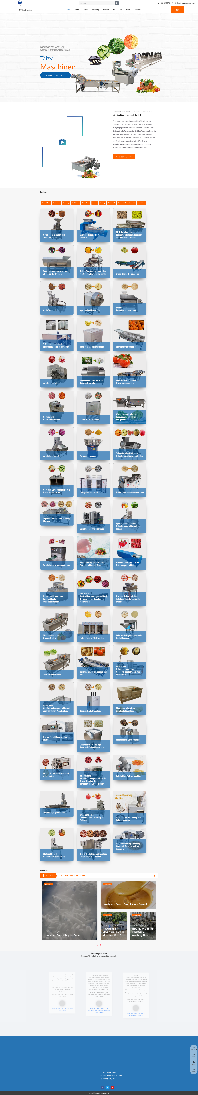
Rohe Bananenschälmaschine (92, 346)
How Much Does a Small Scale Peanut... (126, 904)
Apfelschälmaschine (51, 383)
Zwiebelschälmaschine (52, 455)
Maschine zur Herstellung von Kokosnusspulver (128, 819)
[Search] (117, 3)
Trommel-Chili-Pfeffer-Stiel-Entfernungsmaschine (127, 564)
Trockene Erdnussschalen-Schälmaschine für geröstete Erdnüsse (128, 599)
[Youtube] (112, 1087)
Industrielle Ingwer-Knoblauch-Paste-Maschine (129, 637)
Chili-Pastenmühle (51, 310)
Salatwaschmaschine (52, 674)
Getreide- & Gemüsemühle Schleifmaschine (54, 236)
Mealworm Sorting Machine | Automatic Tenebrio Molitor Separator (128, 846)
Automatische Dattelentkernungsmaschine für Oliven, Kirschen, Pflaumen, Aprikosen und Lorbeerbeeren (93, 779)
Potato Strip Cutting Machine (128, 776)
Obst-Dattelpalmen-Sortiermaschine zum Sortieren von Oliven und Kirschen (129, 234)
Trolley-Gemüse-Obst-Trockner (92, 638)
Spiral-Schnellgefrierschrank (92, 528)
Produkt (77, 9)
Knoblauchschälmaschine (90, 710)
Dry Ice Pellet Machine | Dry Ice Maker (56, 738)
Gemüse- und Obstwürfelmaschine (51, 418)
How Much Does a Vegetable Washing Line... (142, 932)
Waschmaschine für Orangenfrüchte (51, 637)
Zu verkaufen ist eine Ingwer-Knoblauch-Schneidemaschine (92, 746)
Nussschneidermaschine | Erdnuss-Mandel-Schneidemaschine (53, 599)
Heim (68, 9)
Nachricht (106, 9)
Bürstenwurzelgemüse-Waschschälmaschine (125, 709)
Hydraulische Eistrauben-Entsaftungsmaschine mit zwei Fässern (128, 526)
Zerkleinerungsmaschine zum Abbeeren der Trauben (55, 272)
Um (121, 9)
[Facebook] (102, 1087)
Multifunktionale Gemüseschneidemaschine (54, 855)
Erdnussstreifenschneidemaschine (130, 492)
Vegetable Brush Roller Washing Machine (56, 520)
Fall (114, 9)
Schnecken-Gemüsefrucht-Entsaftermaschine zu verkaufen (129, 454)
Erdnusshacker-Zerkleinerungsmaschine (126, 309)
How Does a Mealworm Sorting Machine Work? (114, 932)
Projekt (86, 9)
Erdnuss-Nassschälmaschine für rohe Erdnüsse (56, 775)
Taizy (48, 932)
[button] (55, 75)
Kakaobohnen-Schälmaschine (128, 739)
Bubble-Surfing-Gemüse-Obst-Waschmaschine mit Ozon (92, 564)
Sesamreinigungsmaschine (54, 812)
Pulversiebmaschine (88, 455)
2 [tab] (100, 945)
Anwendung (95, 9)
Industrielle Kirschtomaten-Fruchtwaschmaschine (127, 382)
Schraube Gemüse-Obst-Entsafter (90, 236)
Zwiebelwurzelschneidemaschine (56, 565)
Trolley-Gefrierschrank (89, 492)
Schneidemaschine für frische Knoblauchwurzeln (92, 382)
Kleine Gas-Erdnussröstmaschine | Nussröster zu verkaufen (93, 855)
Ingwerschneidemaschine (90, 310)
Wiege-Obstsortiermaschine (127, 273)
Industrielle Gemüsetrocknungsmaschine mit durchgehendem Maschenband (56, 708)
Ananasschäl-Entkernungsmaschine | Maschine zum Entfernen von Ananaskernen (128, 670)
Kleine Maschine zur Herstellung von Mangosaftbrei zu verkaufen (93, 272)
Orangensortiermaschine (126, 346)
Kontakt (128, 9)
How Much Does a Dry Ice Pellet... (73, 876)
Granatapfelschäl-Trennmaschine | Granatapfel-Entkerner (92, 817)
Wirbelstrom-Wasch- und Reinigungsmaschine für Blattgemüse (126, 417)
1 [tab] (97, 945)
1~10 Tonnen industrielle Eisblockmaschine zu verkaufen (56, 345)
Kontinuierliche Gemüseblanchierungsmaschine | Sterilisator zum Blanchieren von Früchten (93, 597)
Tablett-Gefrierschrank (89, 419)
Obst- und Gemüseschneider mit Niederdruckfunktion (56, 491)
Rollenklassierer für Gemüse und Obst (93, 673)
